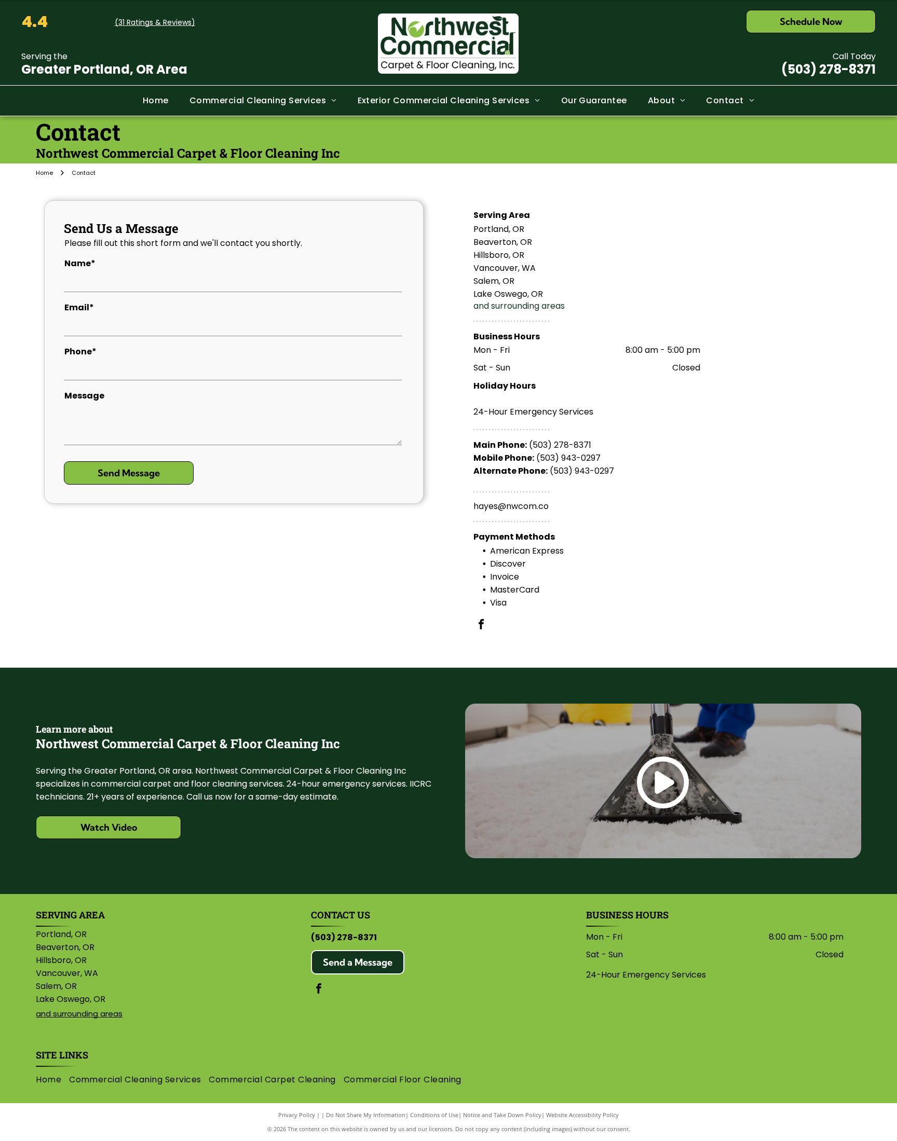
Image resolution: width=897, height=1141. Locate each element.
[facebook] (481, 625)
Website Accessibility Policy (582, 1115)
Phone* (80, 352)
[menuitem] (155, 100)
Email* (79, 307)
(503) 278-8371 (828, 69)
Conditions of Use (434, 1115)
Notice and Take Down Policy (502, 1115)
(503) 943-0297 (568, 458)
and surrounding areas (519, 306)
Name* (80, 263)
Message (84, 396)
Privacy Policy (296, 1115)
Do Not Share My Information (365, 1115)
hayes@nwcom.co (511, 506)
